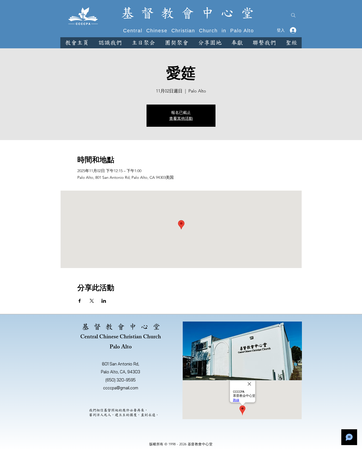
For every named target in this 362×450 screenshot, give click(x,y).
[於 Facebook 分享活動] (79, 301)
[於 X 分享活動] (91, 301)
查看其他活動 (181, 118)
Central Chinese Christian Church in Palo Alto (187, 30)
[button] (110, 42)
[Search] (293, 15)
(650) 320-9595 (120, 379)
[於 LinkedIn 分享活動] (103, 301)
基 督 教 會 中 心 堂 (187, 13)
